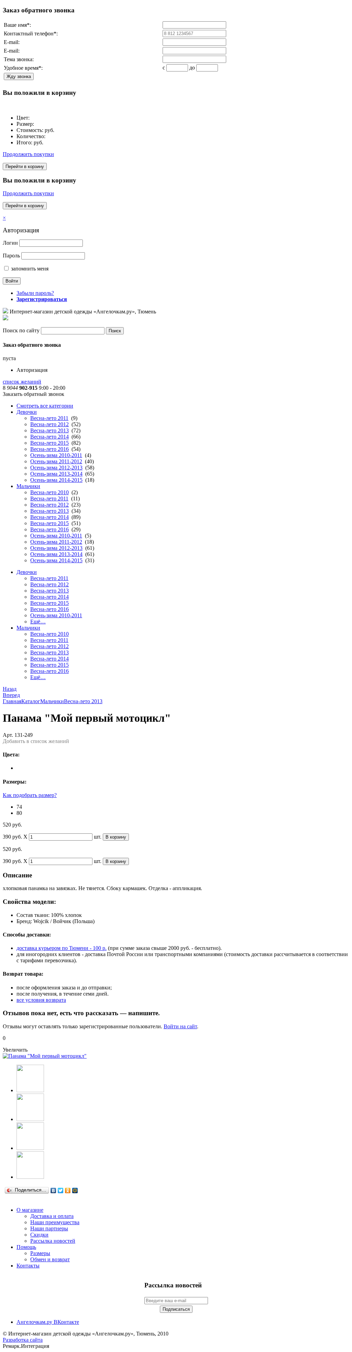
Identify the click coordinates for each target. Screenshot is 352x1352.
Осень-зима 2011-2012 (56, 461)
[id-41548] (30, 1090)
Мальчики (28, 486)
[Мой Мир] (75, 1190)
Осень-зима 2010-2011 (56, 455)
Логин (10, 243)
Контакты (28, 1265)
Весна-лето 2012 (49, 424)
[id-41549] (30, 1119)
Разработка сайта (23, 1340)
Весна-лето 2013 (49, 430)
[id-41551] (30, 1177)
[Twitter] (60, 1190)
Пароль (11, 255)
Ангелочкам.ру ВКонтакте (47, 1322)
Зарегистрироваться (41, 299)
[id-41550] (30, 1148)
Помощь (26, 1247)
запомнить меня (29, 268)
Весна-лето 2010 (49, 492)
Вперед (11, 695)
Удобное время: (23, 68)
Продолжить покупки (28, 154)
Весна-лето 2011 (49, 418)
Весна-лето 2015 (49, 443)
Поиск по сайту (21, 330)
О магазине (29, 1210)
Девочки (26, 412)
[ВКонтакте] (53, 1190)
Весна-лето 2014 (49, 437)
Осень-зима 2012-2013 (56, 467)
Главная (12, 701)
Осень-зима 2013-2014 (56, 474)
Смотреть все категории (44, 406)
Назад (9, 689)
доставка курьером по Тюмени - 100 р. (61, 948)
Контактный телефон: (31, 33)
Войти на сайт (180, 1026)
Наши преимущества (54, 1222)
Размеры (40, 1253)
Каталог (30, 701)
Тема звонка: (19, 59)
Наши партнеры (49, 1228)
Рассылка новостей (52, 1241)
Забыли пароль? (35, 293)
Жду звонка (19, 76)
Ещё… (38, 621)
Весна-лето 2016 (49, 449)
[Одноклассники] (68, 1190)
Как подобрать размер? (30, 795)
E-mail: (12, 42)
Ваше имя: (17, 25)
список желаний (22, 382)
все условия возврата (41, 1000)
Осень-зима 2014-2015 (56, 480)
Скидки (39, 1235)
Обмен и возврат (50, 1259)
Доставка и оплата (52, 1216)
